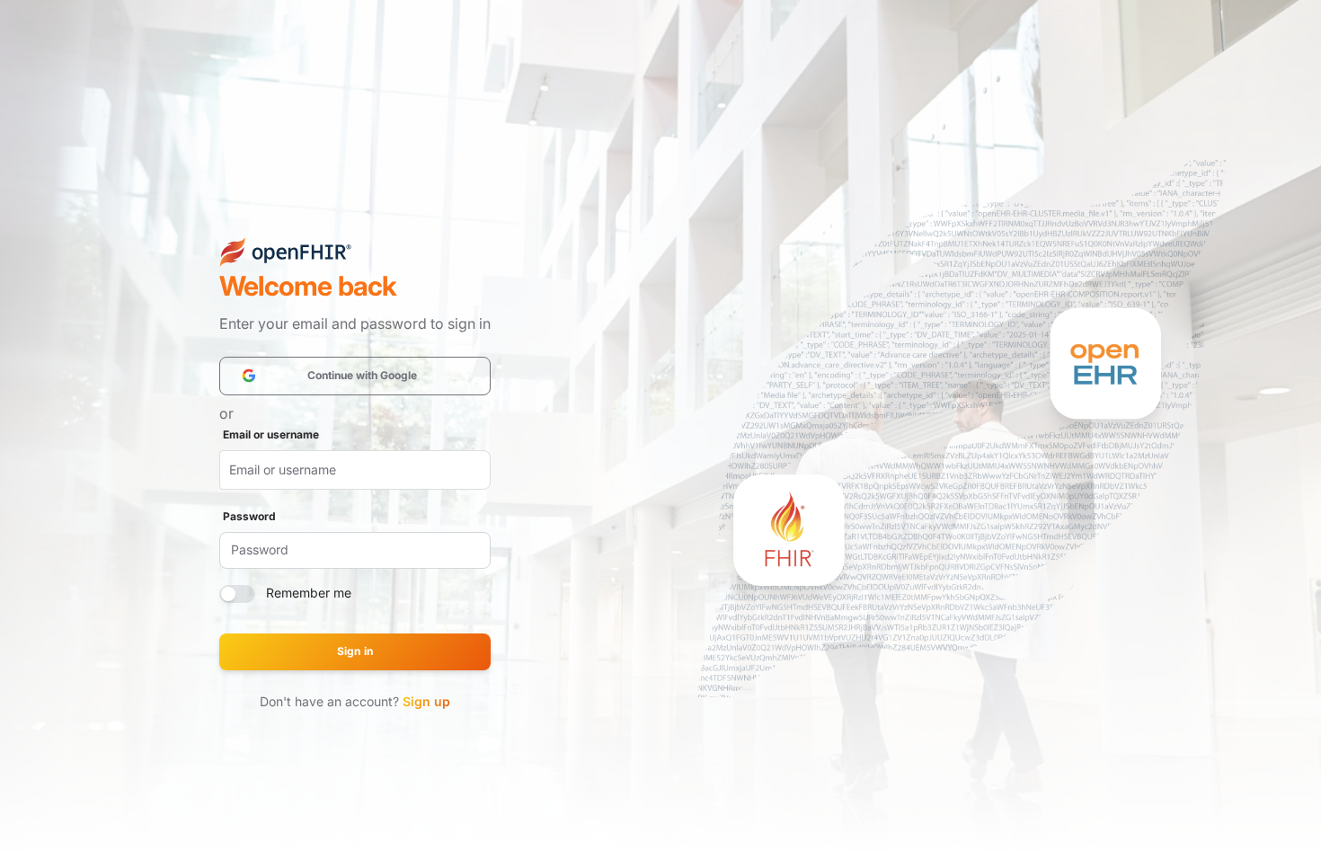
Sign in (354, 651)
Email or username (271, 434)
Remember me (308, 592)
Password (249, 516)
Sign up (426, 701)
